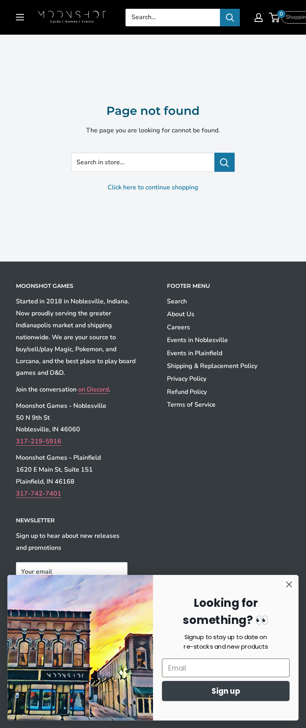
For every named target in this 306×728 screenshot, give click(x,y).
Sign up (226, 691)
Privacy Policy (186, 378)
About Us (180, 314)
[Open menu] (20, 17)
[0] (275, 17)
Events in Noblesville (197, 340)
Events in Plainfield (194, 353)
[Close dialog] (289, 584)
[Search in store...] (224, 162)
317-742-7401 (38, 493)
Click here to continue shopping (153, 187)
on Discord (93, 389)
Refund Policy (187, 392)
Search (177, 301)
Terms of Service (191, 404)
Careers (178, 327)
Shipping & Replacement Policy (212, 366)
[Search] (230, 17)
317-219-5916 (38, 441)
